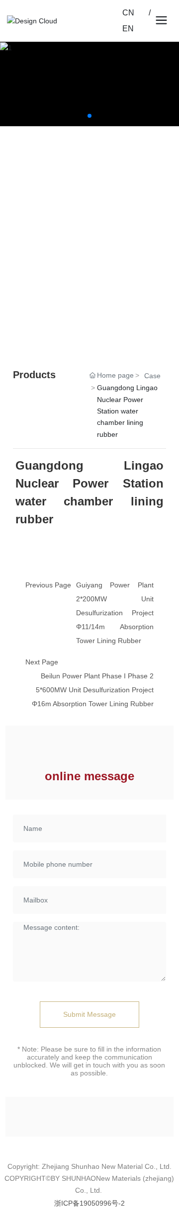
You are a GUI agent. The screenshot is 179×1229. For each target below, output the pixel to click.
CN (135, 12)
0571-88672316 (60, 290)
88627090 (103, 221)
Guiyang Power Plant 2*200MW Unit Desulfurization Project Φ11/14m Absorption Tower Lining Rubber (115, 613)
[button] (89, 116)
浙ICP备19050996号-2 (89, 1203)
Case (152, 376)
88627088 (103, 290)
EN (128, 28)
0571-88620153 (60, 221)
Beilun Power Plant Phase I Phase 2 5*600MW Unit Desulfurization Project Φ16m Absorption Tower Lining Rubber (93, 690)
